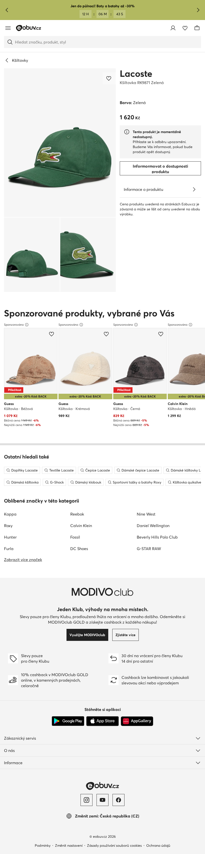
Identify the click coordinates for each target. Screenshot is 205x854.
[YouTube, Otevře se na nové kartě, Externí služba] (102, 800)
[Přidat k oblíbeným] (109, 78)
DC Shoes (79, 548)
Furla (9, 548)
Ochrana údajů (158, 845)
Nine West (146, 514)
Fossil (75, 537)
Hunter (10, 537)
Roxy (8, 525)
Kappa (10, 514)
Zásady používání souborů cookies (114, 845)
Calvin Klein (81, 525)
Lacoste (136, 73)
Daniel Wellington (153, 525)
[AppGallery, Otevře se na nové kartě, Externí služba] (137, 721)
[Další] (198, 10)
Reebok (77, 514)
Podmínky (42, 845)
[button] (60, 142)
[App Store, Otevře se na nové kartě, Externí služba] (102, 721)
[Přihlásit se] (173, 28)
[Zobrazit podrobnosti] (194, 189)
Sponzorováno (14, 324)
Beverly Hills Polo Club (157, 537)
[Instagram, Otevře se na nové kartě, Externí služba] (86, 800)
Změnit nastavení (68, 845)
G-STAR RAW (149, 548)
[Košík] (197, 28)
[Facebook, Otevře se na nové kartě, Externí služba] (118, 800)
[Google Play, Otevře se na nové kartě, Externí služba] (68, 721)
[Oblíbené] (185, 28)
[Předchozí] (7, 10)
